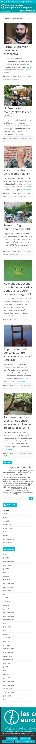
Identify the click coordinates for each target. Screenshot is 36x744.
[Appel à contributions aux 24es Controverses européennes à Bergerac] (18, 336)
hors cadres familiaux (15, 481)
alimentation (24, 385)
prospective (16, 79)
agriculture (23, 77)
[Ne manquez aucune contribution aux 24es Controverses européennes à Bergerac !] (18, 271)
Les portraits (7, 543)
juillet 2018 (7, 627)
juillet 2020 (7, 565)
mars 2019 (6, 605)
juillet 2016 (7, 696)
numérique (9, 485)
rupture (27, 490)
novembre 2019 (8, 587)
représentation (20, 196)
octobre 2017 (7, 656)
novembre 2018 (8, 616)
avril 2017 (6, 674)
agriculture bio (14, 471)
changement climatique (22, 472)
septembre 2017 (8, 660)
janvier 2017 (7, 678)
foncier (5, 481)
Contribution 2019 (12, 475)
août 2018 (6, 623)
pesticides (24, 138)
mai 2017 (6, 670)
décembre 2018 (8, 612)
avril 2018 (6, 638)
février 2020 (7, 580)
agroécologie (24, 470)
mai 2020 (6, 572)
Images (26, 481)
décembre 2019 (8, 583)
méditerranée (26, 483)
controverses (16, 138)
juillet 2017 (7, 663)
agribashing (6, 468)
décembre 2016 (8, 681)
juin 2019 (6, 594)
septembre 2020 (8, 562)
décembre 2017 (8, 649)
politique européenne (15, 487)
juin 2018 (6, 631)
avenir (13, 472)
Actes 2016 (6, 510)
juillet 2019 (7, 591)
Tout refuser (25, 738)
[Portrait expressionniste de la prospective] (18, 34)
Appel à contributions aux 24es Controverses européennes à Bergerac (18, 354)
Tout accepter (12, 738)
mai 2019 (6, 598)
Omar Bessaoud (17, 485)
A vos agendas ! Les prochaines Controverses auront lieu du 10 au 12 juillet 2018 (17, 422)
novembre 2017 (8, 652)
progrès (9, 489)
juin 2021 (6, 558)
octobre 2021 (7, 554)
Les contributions (9, 539)
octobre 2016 (7, 689)
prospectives (25, 489)
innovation (10, 483)
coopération (15, 477)
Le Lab (5, 535)
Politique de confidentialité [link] (25, 741)
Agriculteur (15, 467)
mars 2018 (6, 641)
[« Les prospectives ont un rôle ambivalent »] (18, 157)
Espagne (22, 479)
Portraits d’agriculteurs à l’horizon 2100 (18, 227)
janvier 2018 (7, 645)
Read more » (19, 134)
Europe (8, 456)
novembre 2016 (8, 685)
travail (27, 492)
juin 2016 (6, 700)
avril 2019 (6, 601)
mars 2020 (6, 576)
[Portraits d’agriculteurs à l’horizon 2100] (18, 213)
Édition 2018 (7, 528)
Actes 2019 (6, 521)
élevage (15, 494)
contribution (16, 320)
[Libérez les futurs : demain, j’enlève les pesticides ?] (18, 96)
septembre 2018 (8, 620)
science (8, 492)
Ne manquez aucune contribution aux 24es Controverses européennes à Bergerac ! (18, 289)
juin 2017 (6, 667)
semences (13, 492)
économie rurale (7, 494)
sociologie (21, 492)
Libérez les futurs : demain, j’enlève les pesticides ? (18, 111)
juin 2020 (6, 569)
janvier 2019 (7, 609)
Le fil (14, 77)
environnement (13, 479)
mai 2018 (6, 634)
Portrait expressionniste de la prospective (16, 50)
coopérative (23, 477)
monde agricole (19, 483)
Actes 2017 (6, 514)
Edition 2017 (7, 525)
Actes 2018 (8, 77)
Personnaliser (8, 741)
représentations (18, 490)
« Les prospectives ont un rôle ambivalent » (18, 171)
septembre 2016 (8, 692)
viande (31, 492)
